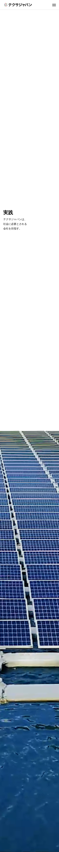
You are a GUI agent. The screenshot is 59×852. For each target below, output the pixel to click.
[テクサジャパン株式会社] (18, 5)
